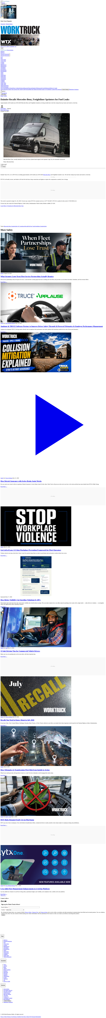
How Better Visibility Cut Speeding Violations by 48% (21, 600)
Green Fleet (3, 59)
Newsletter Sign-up (10, 89)
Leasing (2, 62)
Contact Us (43, 89)
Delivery (3, 51)
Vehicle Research (4, 85)
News (10, 1)
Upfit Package (26, 89)
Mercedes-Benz (46, 174)
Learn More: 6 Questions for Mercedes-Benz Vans (12, 205)
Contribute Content (50, 89)
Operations (3, 67)
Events (43, 88)
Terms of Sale (16, 1016)
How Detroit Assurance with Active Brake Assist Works (21, 481)
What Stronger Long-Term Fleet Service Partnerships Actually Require (27, 276)
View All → (3, 895)
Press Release (58, 89)
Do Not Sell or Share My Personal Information (30, 1016)
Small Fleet (3, 75)
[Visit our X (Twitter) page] (4, 901)
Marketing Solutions (74, 89)
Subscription (3, 89)
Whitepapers (39, 88)
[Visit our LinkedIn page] (2, 901)
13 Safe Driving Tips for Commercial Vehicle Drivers (20, 651)
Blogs (8, 88)
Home (2, 96)
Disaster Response (5, 54)
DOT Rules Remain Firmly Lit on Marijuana (17, 820)
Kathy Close (8, 816)
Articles (14, 1)
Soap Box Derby (19, 89)
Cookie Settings (65, 89)
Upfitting (3, 80)
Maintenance (3, 64)
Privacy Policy (4, 1016)
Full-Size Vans (31, 226)
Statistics (34, 88)
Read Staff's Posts (5, 110)
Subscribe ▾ (3, 4)
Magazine (26, 88)
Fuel (2, 57)
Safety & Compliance (20, 226)
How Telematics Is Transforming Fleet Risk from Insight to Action (25, 770)
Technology (3, 77)
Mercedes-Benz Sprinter (9, 226)
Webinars (47, 88)
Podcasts (30, 88)
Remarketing (3, 70)
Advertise (39, 89)
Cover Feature (6, 1)
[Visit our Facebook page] (1, 901)
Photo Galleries (16, 88)
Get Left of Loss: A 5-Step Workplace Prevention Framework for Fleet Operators (31, 550)
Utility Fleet (3, 83)
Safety (2, 72)
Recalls (26, 226)
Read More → (4, 282)
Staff (6, 648)
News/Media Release (10, 323)
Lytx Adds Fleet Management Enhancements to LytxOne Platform (25, 889)
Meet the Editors (33, 89)
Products (22, 88)
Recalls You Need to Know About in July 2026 (17, 720)
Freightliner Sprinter (39, 226)
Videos (11, 88)
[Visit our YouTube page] (5, 901)
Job (50, 88)
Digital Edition (9, 24)
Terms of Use (10, 1016)
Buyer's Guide (54, 88)
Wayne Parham (8, 478)
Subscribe (3, 24)
